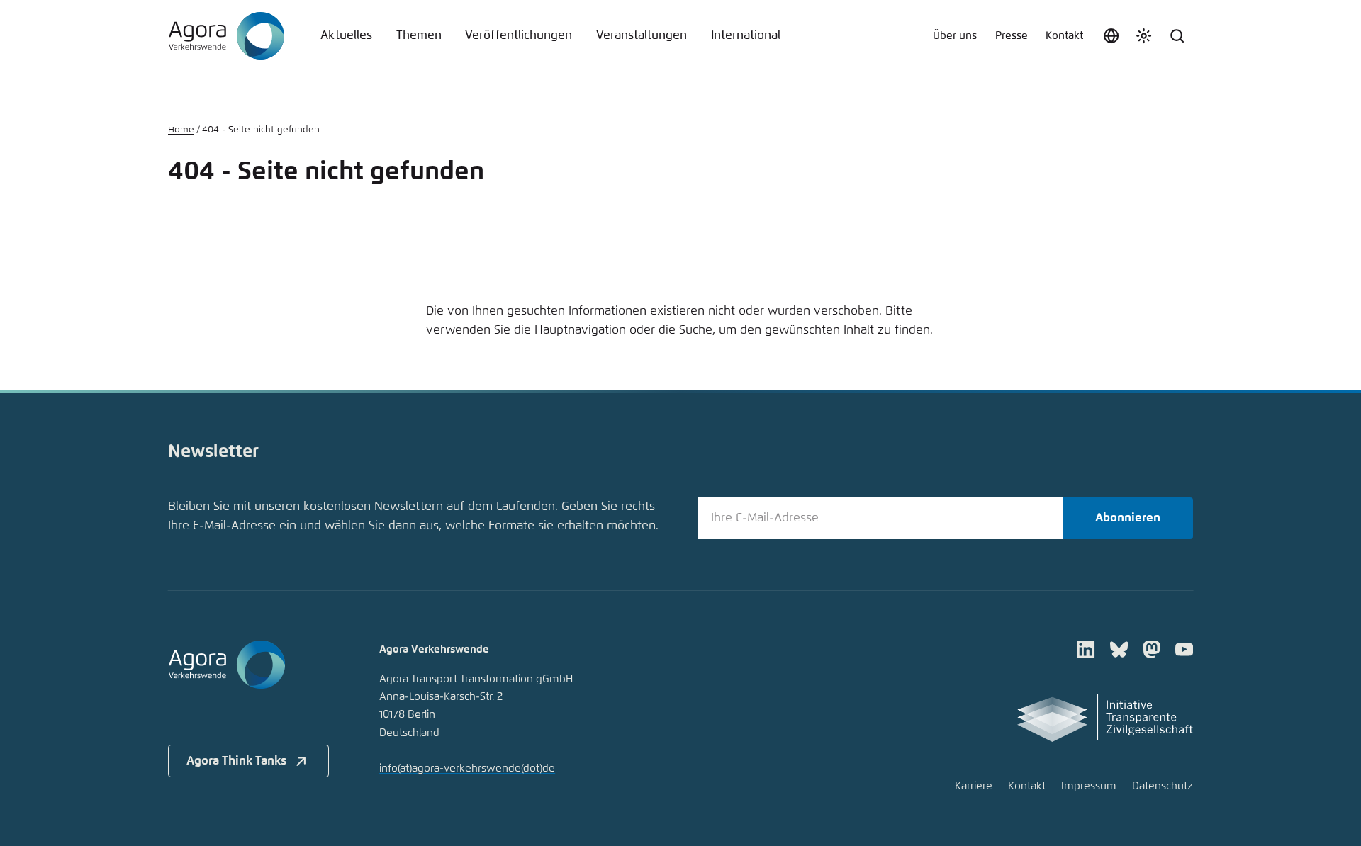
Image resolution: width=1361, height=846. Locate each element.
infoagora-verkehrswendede (467, 768)
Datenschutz (1162, 786)
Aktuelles (346, 36)
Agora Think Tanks (236, 761)
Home (181, 130)
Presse (1011, 35)
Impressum (1088, 786)
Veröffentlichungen (518, 36)
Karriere (973, 786)
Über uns (955, 35)
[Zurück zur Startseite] (226, 36)
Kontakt (1064, 35)
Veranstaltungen (641, 36)
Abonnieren (1127, 518)
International (745, 36)
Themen (419, 36)
